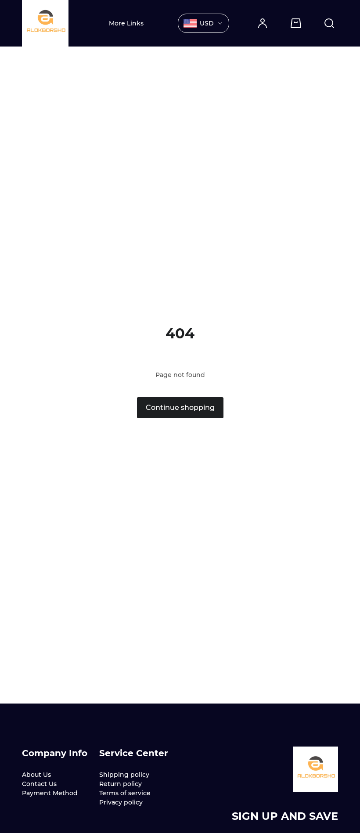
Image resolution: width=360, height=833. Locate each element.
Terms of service (125, 793)
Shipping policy (124, 775)
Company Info (54, 753)
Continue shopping (180, 407)
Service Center (133, 753)
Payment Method (50, 793)
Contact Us (39, 784)
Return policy (120, 784)
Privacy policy (121, 802)
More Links (126, 23)
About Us (36, 775)
